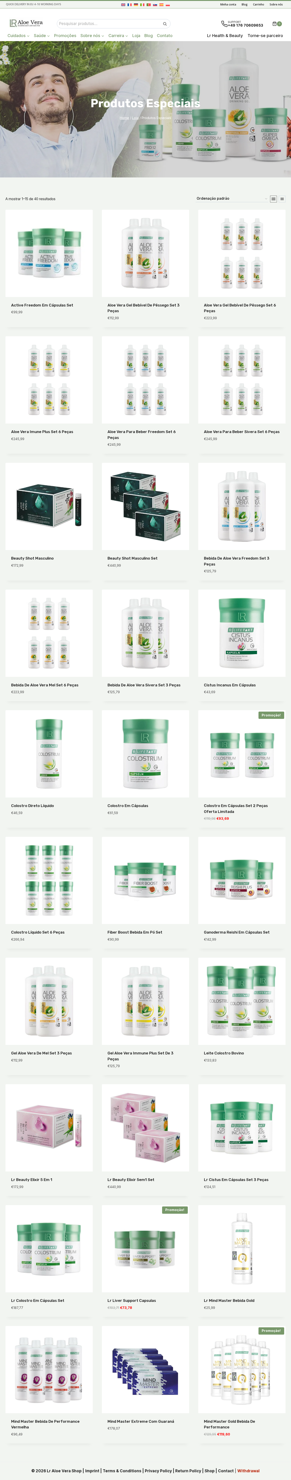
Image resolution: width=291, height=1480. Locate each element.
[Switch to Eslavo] (155, 5)
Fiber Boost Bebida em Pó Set (135, 932)
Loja (136, 35)
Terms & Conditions (122, 1471)
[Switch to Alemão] (136, 5)
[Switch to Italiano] (142, 5)
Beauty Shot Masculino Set (133, 558)
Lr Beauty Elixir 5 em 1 (31, 1179)
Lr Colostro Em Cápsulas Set (37, 1300)
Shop (210, 1471)
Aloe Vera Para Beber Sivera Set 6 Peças (242, 431)
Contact (226, 1471)
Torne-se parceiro (265, 35)
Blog (245, 4)
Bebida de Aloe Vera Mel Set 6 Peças (44, 685)
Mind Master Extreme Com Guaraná (141, 1421)
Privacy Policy (158, 1471)
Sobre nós (276, 4)
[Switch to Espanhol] (161, 5)
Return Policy (188, 1471)
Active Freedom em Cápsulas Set (42, 305)
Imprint (92, 1471)
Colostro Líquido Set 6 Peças (38, 932)
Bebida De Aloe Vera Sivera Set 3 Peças (144, 685)
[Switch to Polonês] (168, 5)
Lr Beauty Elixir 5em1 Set (131, 1179)
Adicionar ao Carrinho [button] (32, 326)
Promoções (65, 35)
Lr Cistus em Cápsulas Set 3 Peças (236, 1179)
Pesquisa (166, 24)
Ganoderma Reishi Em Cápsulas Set (237, 932)
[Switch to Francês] (130, 5)
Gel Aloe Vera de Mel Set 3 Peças (41, 1053)
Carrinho (258, 4)
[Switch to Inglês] (123, 5)
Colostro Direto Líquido (32, 805)
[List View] (282, 199)
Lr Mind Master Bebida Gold (229, 1300)
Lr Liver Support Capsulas (132, 1300)
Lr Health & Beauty (225, 35)
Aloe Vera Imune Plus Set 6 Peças (42, 431)
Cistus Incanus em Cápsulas (230, 685)
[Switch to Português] (149, 5)
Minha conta (228, 4)
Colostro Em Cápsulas (128, 805)
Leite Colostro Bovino (224, 1053)
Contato (165, 35)
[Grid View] (273, 199)
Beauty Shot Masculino (32, 558)
